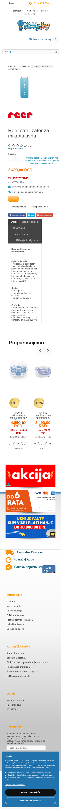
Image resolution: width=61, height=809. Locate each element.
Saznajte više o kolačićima (15, 785)
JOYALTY (11, 709)
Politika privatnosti (16, 615)
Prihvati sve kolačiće (30, 792)
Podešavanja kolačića (30, 801)
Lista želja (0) (29, 14)
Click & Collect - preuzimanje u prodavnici (28, 662)
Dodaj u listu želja (39, 206)
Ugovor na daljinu (16, 629)
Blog (43, 11)
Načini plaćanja (14, 610)
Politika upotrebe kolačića (20, 619)
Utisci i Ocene (20, 234)
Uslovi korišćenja (15, 624)
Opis (14, 221)
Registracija (15, 11)
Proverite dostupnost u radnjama (27, 192)
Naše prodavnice (15, 700)
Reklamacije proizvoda (18, 667)
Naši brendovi (14, 704)
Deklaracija (18, 228)
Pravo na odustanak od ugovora (23, 671)
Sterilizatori (24, 66)
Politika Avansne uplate (18, 676)
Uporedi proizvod (18, 206)
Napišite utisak (16, 148)
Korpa (48, 39)
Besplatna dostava (16, 657)
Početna (12, 66)
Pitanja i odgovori (27, 240)
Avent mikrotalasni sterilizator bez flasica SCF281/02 (18, 417)
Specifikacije (29, 221)
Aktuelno (31, 11)
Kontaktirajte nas (15, 653)
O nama (11, 601)
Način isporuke (14, 606)
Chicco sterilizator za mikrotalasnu (43, 415)
